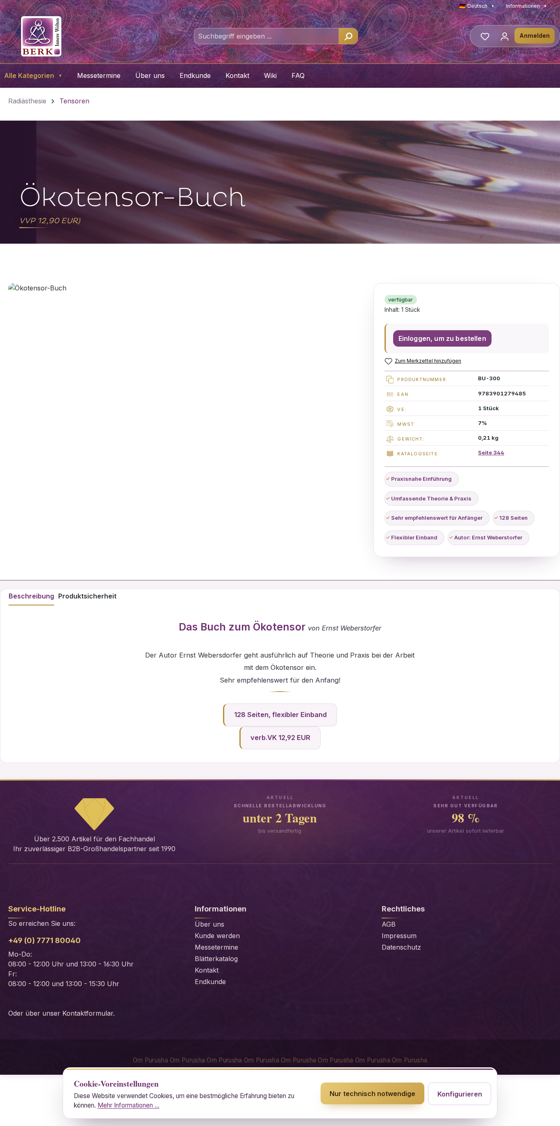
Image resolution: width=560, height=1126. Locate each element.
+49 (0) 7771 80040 (44, 940)
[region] (186, 406)
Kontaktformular (87, 1013)
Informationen (526, 6)
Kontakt (237, 75)
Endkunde (195, 75)
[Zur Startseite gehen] (41, 36)
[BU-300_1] (186, 406)
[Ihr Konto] (504, 36)
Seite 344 (491, 452)
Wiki (270, 75)
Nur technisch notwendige (372, 1093)
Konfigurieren (459, 1094)
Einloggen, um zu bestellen (442, 338)
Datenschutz (401, 947)
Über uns (150, 75)
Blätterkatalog (216, 959)
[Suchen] (348, 36)
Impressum (399, 936)
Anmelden (534, 35)
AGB (389, 924)
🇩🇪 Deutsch (476, 6)
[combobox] (266, 36)
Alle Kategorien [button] (33, 75)
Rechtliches (403, 908)
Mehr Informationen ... (128, 1105)
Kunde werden (217, 936)
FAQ (298, 75)
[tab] (31, 597)
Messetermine (99, 75)
